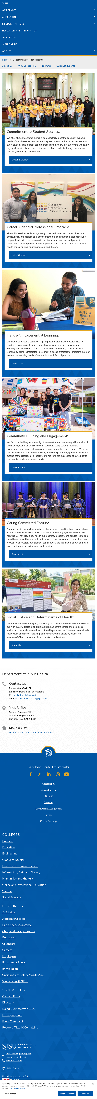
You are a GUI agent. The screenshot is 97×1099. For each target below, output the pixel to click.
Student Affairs (13, 23)
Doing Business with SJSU (18, 1009)
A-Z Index (8, 912)
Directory (8, 1002)
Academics (9, 10)
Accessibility (48, 783)
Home (5, 59)
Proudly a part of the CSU (16, 1076)
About (6, 51)
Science (7, 891)
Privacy (48, 815)
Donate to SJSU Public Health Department (30, 732)
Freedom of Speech (14, 962)
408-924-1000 (14, 1060)
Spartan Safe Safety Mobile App (23, 975)
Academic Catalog (14, 919)
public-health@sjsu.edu (25, 695)
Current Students (65, 65)
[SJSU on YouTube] (66, 774)
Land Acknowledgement (48, 808)
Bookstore (9, 937)
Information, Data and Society (21, 872)
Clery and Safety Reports (18, 931)
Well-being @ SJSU (15, 981)
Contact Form (11, 996)
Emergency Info (12, 1015)
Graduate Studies (13, 860)
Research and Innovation (19, 30)
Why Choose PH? (27, 65)
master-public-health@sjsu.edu (31, 698)
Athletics (9, 37)
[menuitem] (8, 66)
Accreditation (48, 790)
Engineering (9, 853)
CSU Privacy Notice (17, 1088)
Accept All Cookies (67, 1093)
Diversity (48, 802)
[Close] (93, 1083)
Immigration (10, 969)
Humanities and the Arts (18, 879)
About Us (7, 65)
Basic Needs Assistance (17, 925)
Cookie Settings (48, 821)
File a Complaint (12, 1021)
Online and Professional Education (24, 885)
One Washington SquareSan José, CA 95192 (18, 1055)
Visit (5, 3)
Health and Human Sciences (20, 866)
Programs (46, 65)
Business (7, 841)
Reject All (85, 1093)
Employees (9, 956)
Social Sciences (11, 897)
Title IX (49, 796)
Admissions (9, 17)
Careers (7, 950)
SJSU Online (9, 44)
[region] (48, 1089)
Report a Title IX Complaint (20, 1027)
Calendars (8, 944)
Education (8, 847)
